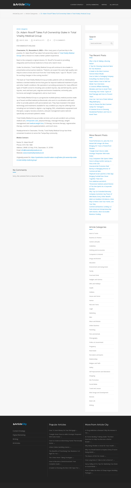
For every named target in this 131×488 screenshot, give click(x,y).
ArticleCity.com (18, 14)
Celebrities (92, 246)
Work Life (92, 401)
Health (91, 288)
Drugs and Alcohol (95, 258)
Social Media (93, 384)
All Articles (16, 443)
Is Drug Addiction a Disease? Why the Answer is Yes (101, 431)
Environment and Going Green (98, 267)
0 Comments (60, 40)
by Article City (39, 40)
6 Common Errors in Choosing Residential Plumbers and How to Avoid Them (100, 111)
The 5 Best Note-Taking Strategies (61, 457)
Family (91, 271)
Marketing (92, 313)
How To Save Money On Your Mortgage (63, 430)
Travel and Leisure (95, 388)
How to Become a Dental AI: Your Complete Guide (62, 462)
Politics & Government (96, 342)
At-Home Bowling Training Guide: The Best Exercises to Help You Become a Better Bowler (99, 439)
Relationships (93, 359)
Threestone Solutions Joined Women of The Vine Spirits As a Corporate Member (101, 186)
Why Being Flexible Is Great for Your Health (100, 446)
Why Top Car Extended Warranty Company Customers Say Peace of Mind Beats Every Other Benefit (100, 193)
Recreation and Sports (96, 355)
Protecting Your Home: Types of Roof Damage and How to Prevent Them (100, 94)
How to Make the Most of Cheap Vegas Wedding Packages (101, 471)
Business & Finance (95, 238)
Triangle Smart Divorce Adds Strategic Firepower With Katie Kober (99, 153)
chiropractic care (32, 121)
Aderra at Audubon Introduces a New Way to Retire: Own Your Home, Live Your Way (101, 201)
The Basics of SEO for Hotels (95, 456)
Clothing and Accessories (97, 250)
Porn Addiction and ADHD (97, 181)
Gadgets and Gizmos (95, 279)
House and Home (94, 296)
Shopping (92, 376)
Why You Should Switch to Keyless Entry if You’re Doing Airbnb (101, 451)
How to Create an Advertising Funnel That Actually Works (65, 442)
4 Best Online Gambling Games (60, 447)
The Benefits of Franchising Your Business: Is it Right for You (64, 452)
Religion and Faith (94, 363)
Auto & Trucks (93, 233)
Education (92, 263)
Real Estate (92, 351)
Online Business (94, 325)
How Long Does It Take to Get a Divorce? (100, 460)
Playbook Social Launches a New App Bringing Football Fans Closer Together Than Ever (101, 176)
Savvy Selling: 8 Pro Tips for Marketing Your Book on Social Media (101, 465)
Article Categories (31, 14)
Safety (91, 367)
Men (90, 317)
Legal (91, 309)
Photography (93, 338)
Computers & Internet (96, 254)
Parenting (92, 330)
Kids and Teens (94, 304)
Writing (91, 405)
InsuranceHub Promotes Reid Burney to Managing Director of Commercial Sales (99, 168)
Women (91, 397)
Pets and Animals (94, 334)
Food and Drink (94, 275)
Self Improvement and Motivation (99, 372)
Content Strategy (19, 431)
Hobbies (91, 292)
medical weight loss (37, 123)
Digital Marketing (19, 435)
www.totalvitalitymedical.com (33, 153)
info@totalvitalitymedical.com (31, 150)
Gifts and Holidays (95, 284)
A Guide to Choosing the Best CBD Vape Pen (64, 468)
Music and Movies (95, 321)
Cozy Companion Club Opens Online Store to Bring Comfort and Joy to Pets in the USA (101, 161)
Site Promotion (94, 380)
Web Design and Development (98, 392)
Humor (91, 300)
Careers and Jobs (94, 242)
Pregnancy (92, 346)
